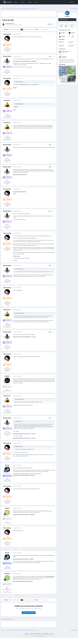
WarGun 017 (7, 100)
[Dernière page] (40, 29)
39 (19, 29)
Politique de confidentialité (35, 633)
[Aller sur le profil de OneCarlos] (7, 578)
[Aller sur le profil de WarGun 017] (7, 105)
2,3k (8, 114)
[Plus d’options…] (54, 34)
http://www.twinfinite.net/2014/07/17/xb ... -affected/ (23, 558)
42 (26, 29)
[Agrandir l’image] (16, 256)
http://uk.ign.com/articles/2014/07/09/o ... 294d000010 (24, 514)
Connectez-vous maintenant (28, 612)
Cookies (51, 633)
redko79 (7, 508)
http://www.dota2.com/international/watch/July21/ (23, 581)
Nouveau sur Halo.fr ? (63, 19)
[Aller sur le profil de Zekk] (70, 37)
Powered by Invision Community (39, 636)
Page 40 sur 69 (45, 29)
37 (14, 29)
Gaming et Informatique (17, 24)
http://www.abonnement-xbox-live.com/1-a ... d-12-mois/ (24, 433)
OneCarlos (7, 573)
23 (7, 389)
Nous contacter (45, 633)
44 (30, 29)
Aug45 (16, 595)
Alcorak (7, 465)
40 (21, 29)
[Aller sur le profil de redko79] (7, 512)
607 (8, 587)
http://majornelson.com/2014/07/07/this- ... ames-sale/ (24, 475)
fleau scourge (7, 34)
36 (12, 29)
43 (28, 29)
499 (8, 478)
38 (17, 29)
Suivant (36, 29)
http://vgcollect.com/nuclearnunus (20, 174)
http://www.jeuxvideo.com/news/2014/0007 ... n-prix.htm (24, 336)
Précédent (6, 29)
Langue (27, 633)
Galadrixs (7, 376)
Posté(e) (17, 34)
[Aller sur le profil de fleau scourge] (7, 38)
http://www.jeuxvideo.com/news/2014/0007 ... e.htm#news (24, 61)
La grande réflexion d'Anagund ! (19, 191)
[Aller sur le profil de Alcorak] (7, 469)
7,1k (7, 47)
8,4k (8, 69)
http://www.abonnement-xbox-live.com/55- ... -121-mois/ (24, 438)
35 (10, 29)
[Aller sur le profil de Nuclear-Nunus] (3, 24)
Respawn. (15, 87)
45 (33, 29)
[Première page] (2, 29)
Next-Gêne (23, 84)
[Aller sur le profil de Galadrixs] (7, 380)
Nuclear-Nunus (10, 23)
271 (7, 521)
